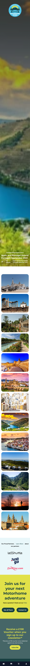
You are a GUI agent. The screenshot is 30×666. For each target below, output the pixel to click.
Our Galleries (8, 261)
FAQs (25, 603)
